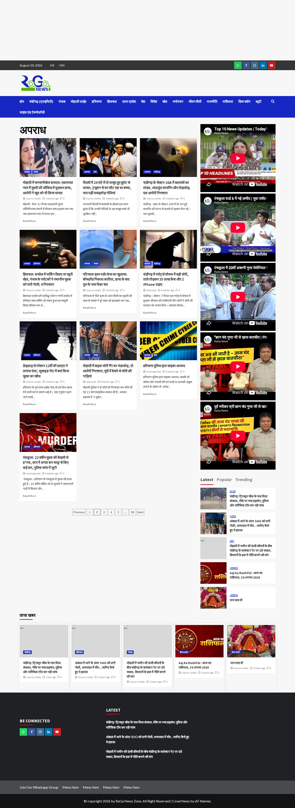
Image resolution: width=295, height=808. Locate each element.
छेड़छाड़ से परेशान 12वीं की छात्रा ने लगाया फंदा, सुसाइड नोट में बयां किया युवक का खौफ (46, 371)
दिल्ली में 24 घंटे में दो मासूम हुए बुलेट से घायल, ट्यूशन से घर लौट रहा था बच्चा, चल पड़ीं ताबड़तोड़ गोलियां (107, 187)
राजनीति (212, 101)
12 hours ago (104, 677)
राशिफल (228, 101)
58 (132, 512)
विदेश (154, 101)
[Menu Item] (246, 65)
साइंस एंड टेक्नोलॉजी (32, 112)
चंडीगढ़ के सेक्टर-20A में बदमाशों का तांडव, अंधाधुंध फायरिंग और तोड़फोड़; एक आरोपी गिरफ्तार (166, 187)
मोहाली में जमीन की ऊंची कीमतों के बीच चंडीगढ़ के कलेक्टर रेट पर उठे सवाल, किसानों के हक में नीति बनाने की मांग (251, 550)
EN (52, 65)
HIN (62, 65)
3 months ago (52, 198)
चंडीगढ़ (157, 171)
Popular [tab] (224, 479)
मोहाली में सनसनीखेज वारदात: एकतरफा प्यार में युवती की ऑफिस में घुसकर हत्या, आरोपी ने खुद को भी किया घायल (48, 187)
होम (22, 101)
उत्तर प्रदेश (129, 101)
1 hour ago (51, 677)
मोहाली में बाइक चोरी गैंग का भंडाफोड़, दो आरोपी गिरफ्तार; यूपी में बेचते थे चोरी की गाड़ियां (108, 371)
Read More (29, 221)
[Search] (273, 101)
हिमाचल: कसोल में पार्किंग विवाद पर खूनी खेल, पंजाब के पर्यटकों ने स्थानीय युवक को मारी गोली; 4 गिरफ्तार (48, 279)
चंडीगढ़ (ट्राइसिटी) (41, 101)
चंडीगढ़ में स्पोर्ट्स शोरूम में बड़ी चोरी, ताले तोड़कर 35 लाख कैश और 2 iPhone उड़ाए (166, 279)
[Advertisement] (129, 30)
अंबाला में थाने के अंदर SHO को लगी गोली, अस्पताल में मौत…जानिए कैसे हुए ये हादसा (250, 525)
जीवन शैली (195, 101)
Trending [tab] (243, 479)
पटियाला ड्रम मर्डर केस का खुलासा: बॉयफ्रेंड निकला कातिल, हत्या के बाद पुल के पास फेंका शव (106, 279)
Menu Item (70, 787)
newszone (151, 290)
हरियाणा (97, 101)
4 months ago (167, 290)
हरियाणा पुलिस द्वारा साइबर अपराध (164, 365)
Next (140, 512)
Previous (79, 512)
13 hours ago (259, 668)
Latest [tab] (206, 479)
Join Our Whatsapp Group (39, 787)
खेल (164, 101)
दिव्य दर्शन (244, 101)
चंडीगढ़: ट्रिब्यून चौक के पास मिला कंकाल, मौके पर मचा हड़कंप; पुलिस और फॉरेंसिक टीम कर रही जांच (249, 500)
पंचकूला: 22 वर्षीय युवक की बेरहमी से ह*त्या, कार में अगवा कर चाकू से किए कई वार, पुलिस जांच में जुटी (45, 462)
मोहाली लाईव (78, 101)
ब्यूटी (258, 101)
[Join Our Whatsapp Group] (238, 65)
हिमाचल (112, 101)
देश (143, 101)
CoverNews (181, 801)
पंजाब (62, 101)
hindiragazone (153, 371)
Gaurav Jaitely (33, 198)
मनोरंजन (178, 101)
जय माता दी (236, 600)
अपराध (27, 171)
